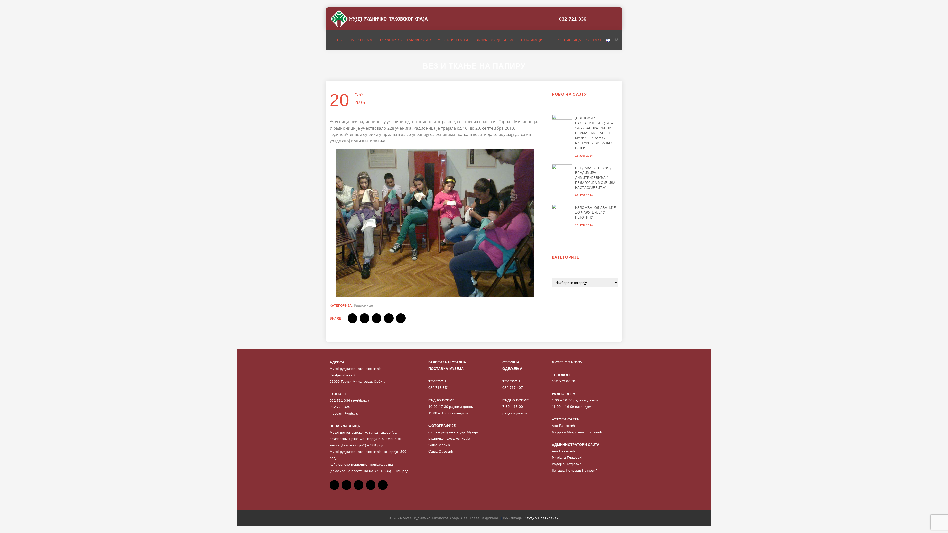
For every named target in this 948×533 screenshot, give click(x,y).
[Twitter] (346, 485)
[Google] (358, 485)
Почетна (345, 40)
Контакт (594, 40)
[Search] (616, 39)
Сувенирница (568, 40)
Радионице (363, 305)
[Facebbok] (334, 485)
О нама (365, 40)
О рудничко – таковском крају (410, 40)
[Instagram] (370, 485)
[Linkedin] (383, 485)
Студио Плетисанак (542, 518)
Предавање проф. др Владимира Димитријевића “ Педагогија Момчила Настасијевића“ (595, 178)
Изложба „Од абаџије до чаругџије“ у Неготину (595, 212)
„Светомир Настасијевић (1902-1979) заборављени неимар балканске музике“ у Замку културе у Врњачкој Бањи (594, 133)
